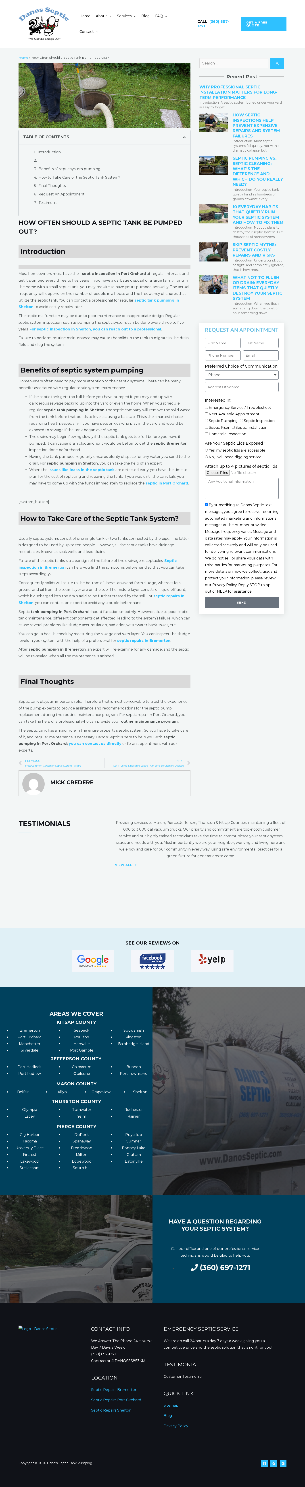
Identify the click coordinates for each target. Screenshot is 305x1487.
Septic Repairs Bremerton (114, 1390)
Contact (86, 32)
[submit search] (277, 63)
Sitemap (171, 1405)
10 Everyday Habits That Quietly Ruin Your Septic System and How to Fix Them (258, 214)
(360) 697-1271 (103, 1354)
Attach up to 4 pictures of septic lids (241, 466)
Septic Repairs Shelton (111, 1410)
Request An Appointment (61, 194)
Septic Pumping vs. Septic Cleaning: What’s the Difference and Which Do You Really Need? (258, 171)
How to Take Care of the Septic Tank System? (79, 177)
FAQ (159, 16)
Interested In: (218, 400)
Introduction (49, 152)
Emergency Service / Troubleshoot (240, 407)
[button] (263, 24)
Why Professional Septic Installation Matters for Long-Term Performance (238, 92)
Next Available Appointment (234, 414)
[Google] (283, 1463)
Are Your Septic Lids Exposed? (235, 443)
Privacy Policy (176, 1426)
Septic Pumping (223, 421)
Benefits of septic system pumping (69, 169)
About (101, 16)
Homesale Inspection (227, 434)
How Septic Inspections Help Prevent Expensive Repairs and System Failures (256, 126)
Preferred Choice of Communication (241, 366)
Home (84, 16)
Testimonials (49, 203)
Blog (145, 16)
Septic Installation (251, 427)
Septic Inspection (259, 421)
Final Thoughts (52, 186)
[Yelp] (273, 1463)
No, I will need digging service (235, 457)
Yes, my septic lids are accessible (237, 450)
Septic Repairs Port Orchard (116, 1400)
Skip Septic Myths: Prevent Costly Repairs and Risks (254, 250)
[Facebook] (264, 1463)
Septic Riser (219, 427)
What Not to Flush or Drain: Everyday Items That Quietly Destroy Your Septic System (257, 288)
